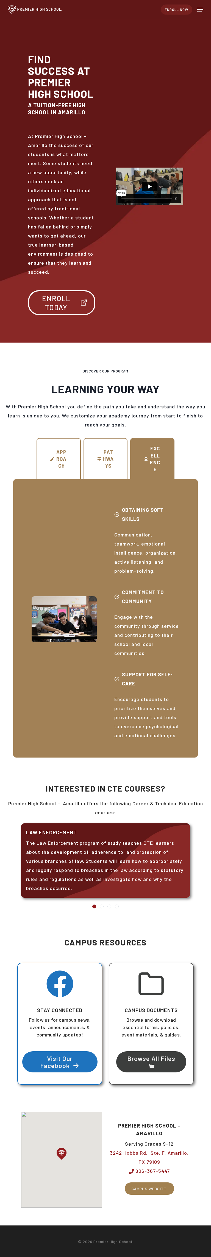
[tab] (59, 458)
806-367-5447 (152, 1171)
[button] (200, 9)
